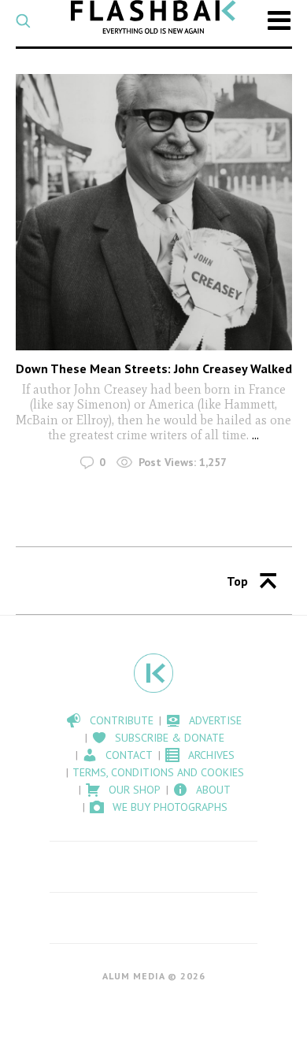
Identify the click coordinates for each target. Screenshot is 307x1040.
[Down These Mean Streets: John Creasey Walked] (154, 212)
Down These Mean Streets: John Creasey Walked (154, 368)
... (255, 434)
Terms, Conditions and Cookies (158, 772)
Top (237, 581)
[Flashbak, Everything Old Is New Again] (154, 17)
